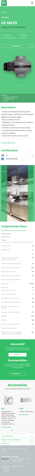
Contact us (17, 354)
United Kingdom (19, 459)
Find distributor (7, 436)
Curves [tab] (3, 240)
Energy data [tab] (5, 234)
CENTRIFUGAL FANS (8, 99)
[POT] (8, 400)
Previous (3, 193)
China (27, 459)
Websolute (6, 470)
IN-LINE (5, 100)
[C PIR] (26, 400)
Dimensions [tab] (5, 237)
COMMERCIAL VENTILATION (10, 97)
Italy (11, 459)
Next (31, 193)
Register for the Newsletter (11, 440)
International (5, 459)
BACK (5, 12)
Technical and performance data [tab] (13, 230)
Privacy (13, 449)
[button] (17, 46)
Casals (8, 460)
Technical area (5, 449)
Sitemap (3, 451)
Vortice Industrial (17, 460)
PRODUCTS (4, 95)
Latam (3, 460)
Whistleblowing (21, 449)
